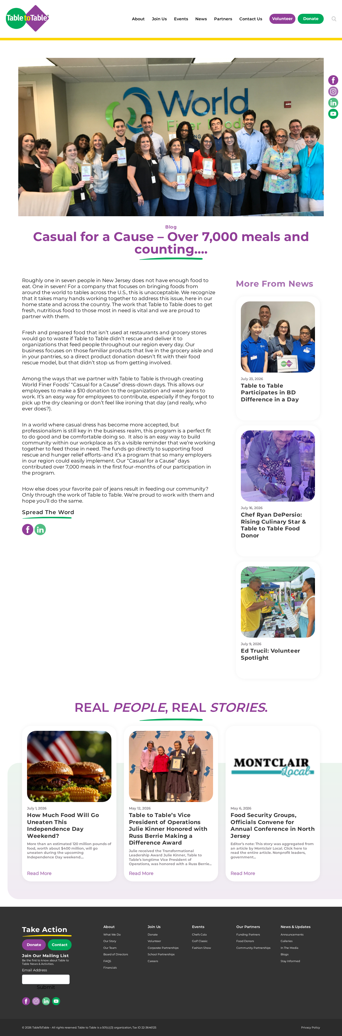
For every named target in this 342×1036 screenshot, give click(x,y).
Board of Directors (115, 954)
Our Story (109, 941)
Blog (171, 227)
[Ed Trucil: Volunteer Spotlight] (278, 602)
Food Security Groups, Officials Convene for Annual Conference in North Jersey (273, 825)
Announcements (292, 934)
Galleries (286, 941)
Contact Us (250, 19)
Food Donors (245, 941)
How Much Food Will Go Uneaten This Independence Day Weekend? (63, 825)
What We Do (112, 934)
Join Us (159, 19)
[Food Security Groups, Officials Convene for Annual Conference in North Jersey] (273, 766)
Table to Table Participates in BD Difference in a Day (270, 392)
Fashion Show (201, 948)
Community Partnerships (253, 948)
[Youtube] (333, 114)
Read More (39, 873)
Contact (60, 944)
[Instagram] (333, 91)
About (138, 19)
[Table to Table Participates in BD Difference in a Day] (278, 337)
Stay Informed (290, 961)
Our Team (110, 948)
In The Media (289, 948)
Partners (223, 19)
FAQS (107, 961)
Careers (153, 961)
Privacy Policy (310, 1027)
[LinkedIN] (333, 103)
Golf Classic (200, 941)
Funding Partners (248, 934)
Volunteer (282, 18)
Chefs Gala (199, 934)
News (201, 19)
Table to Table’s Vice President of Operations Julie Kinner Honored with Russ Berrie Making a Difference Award (168, 829)
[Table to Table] (27, 18)
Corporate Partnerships (163, 948)
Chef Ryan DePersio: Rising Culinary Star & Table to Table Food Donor (273, 525)
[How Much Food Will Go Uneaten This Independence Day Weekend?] (69, 766)
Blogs (284, 954)
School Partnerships (161, 954)
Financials (110, 967)
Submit (46, 987)
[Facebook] (333, 80)
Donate (310, 18)
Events (181, 19)
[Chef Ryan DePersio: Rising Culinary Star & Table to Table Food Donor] (278, 466)
